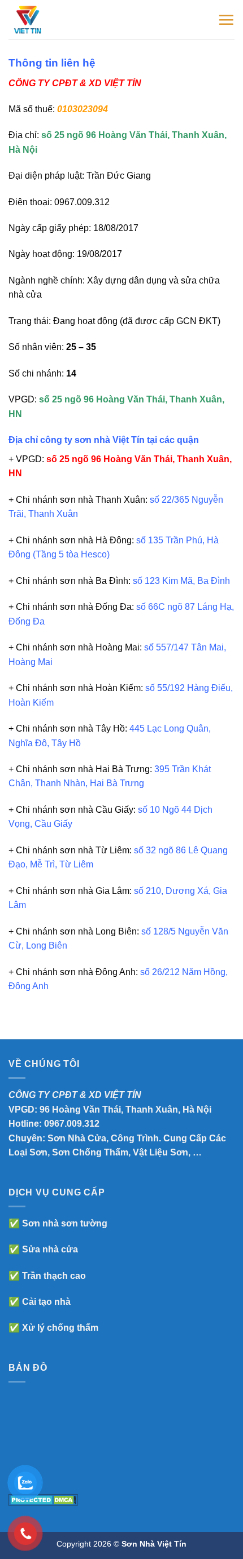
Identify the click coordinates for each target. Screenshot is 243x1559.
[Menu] (226, 20)
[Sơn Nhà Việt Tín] (55, 19)
